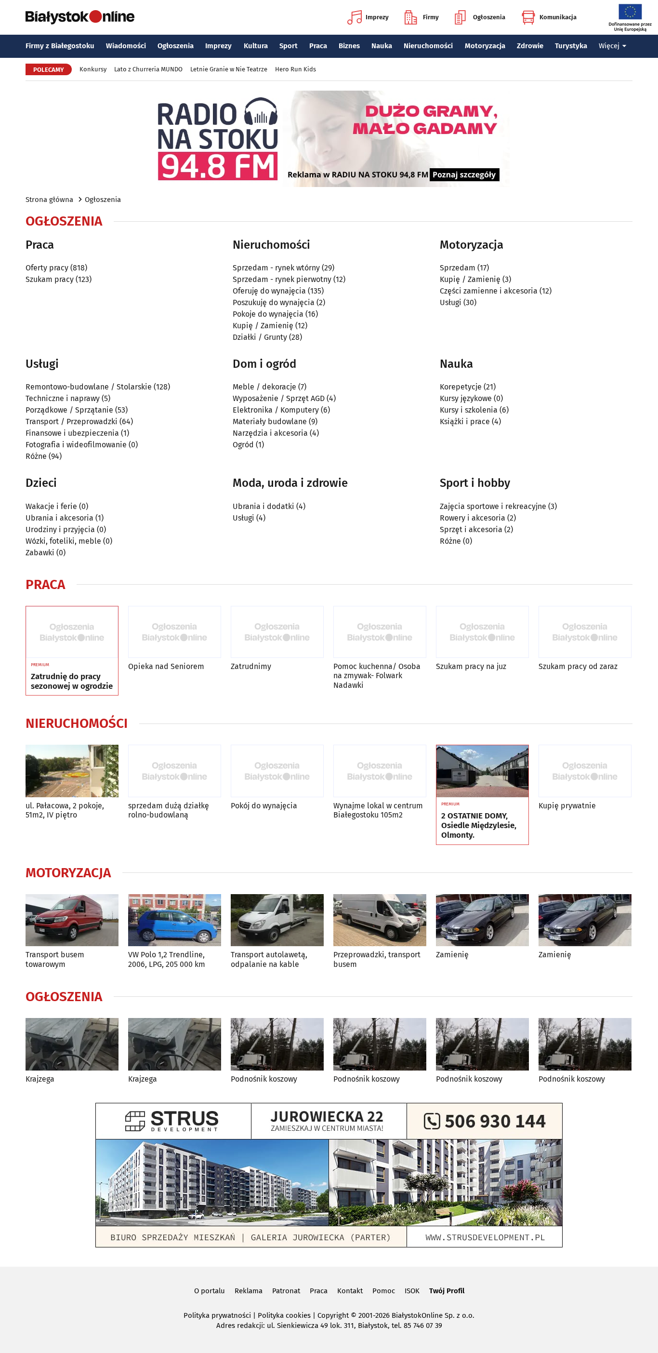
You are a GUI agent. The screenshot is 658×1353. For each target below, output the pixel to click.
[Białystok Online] (80, 17)
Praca (318, 45)
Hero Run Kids (295, 69)
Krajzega (40, 1079)
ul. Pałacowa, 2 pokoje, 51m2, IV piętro (65, 810)
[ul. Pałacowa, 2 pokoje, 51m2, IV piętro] (72, 771)
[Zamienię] (482, 920)
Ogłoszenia (489, 17)
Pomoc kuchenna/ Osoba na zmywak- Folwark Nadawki (377, 675)
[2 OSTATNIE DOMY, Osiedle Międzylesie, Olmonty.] (482, 771)
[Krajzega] (72, 1044)
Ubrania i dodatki (263, 506)
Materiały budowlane (270, 421)
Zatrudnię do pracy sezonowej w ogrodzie (72, 681)
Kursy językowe (466, 398)
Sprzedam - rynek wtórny (276, 267)
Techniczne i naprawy (63, 398)
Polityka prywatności (217, 1315)
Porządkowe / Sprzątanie (69, 410)
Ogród (243, 444)
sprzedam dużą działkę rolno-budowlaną (168, 810)
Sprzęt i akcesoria (471, 529)
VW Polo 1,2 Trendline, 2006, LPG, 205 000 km (166, 959)
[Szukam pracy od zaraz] (585, 632)
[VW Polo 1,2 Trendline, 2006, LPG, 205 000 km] (174, 920)
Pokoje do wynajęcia (268, 314)
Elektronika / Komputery (276, 410)
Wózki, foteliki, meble (63, 541)
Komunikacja (558, 17)
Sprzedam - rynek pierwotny (282, 279)
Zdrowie (530, 45)
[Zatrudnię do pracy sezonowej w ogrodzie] (72, 632)
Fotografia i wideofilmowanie (76, 444)
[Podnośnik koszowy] (277, 1044)
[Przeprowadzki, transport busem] (379, 920)
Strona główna (49, 199)
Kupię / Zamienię (263, 325)
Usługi (450, 302)
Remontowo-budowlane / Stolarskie (89, 386)
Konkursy (92, 69)
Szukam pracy (50, 279)
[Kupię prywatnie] (585, 771)
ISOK (412, 1290)
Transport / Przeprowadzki (72, 421)
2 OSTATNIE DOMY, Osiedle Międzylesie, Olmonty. (478, 826)
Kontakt (350, 1290)
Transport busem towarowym (55, 959)
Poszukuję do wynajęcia (274, 302)
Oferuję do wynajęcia (269, 290)
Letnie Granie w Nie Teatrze (228, 69)
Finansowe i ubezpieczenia (72, 433)
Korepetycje (461, 386)
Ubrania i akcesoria (59, 517)
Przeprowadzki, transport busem (377, 959)
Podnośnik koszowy (264, 1079)
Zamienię (452, 954)
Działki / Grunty (260, 337)
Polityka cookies (284, 1315)
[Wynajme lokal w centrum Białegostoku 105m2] (379, 771)
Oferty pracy (47, 267)
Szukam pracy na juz (471, 666)
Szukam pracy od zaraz (578, 666)
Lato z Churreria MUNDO (148, 69)
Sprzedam (457, 267)
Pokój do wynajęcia (264, 805)
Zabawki (40, 552)
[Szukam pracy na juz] (482, 632)
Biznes (349, 45)
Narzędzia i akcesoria (270, 433)
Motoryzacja (485, 45)
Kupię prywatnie (567, 805)
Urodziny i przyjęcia (60, 529)
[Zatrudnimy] (277, 632)
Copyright (333, 1315)
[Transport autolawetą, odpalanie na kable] (277, 920)
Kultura (256, 45)
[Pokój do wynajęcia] (277, 771)
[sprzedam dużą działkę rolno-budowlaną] (174, 771)
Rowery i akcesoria (472, 517)
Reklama (249, 1290)
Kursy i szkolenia (469, 410)
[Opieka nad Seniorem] (174, 632)
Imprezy (377, 17)
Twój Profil (446, 1290)
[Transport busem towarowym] (72, 920)
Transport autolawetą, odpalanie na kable (269, 959)
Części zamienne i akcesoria (489, 290)
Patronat (286, 1290)
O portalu (209, 1290)
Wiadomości (126, 45)
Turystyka (571, 45)
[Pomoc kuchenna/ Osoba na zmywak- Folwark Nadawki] (379, 632)
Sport (288, 45)
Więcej (609, 45)
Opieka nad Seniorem (166, 666)
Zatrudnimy (251, 666)
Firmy (431, 17)
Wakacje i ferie (51, 506)
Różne (36, 456)
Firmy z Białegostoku (60, 45)
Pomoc (383, 1290)
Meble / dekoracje (264, 386)
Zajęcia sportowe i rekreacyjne (493, 506)
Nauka (381, 45)
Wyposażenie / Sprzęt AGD (279, 398)
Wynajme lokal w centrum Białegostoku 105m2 (378, 810)
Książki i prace (465, 421)
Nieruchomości (428, 45)
